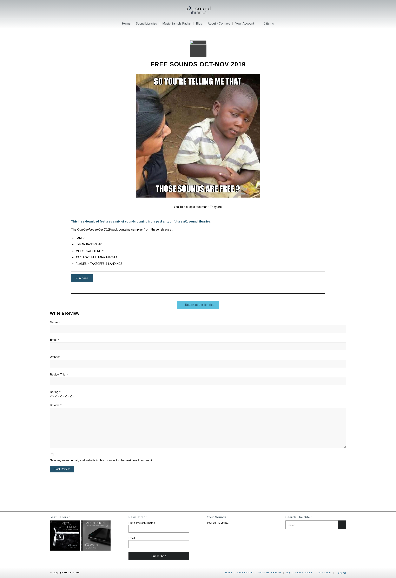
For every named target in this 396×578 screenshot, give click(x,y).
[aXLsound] (198, 9)
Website (55, 357)
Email (54, 339)
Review (55, 405)
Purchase (82, 278)
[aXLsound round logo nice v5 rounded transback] (198, 48)
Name (55, 322)
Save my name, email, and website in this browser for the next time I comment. (101, 460)
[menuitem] (126, 23)
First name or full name (141, 522)
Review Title (59, 374)
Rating (55, 391)
